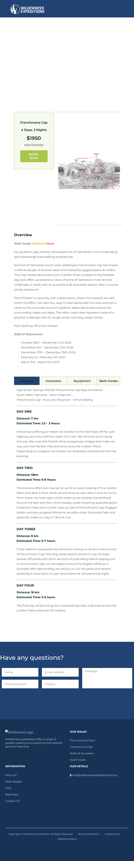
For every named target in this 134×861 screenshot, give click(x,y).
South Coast (77, 759)
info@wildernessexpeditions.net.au (94, 775)
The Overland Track (82, 740)
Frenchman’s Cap (81, 747)
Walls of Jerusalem (82, 753)
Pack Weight (13, 781)
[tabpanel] (67, 502)
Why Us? (11, 775)
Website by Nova (67, 838)
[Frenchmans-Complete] (89, 169)
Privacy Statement (88, 834)
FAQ (8, 788)
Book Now (11, 794)
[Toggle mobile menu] (122, 9)
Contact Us (12, 801)
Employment (112, 834)
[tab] (26, 381)
